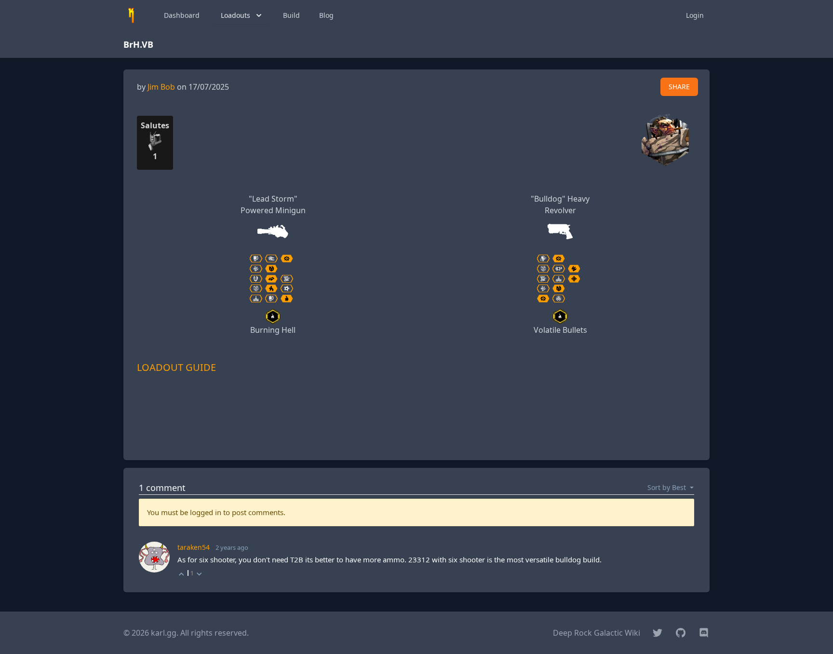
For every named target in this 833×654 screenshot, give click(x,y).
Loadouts (235, 15)
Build (291, 15)
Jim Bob (161, 87)
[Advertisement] (416, 430)
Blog (326, 15)
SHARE (679, 86)
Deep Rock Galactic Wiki (596, 632)
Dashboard (182, 15)
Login (695, 15)
